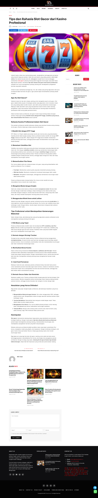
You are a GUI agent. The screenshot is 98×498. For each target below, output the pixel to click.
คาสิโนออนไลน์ (71, 468)
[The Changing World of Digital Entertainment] (53, 374)
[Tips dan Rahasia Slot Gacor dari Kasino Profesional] (49, 52)
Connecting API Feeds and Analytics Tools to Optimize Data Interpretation (80, 105)
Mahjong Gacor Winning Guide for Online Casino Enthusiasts (81, 112)
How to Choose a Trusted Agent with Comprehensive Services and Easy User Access (34, 401)
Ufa (82, 471)
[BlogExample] (49, 3)
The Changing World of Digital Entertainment (51, 381)
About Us (21, 489)
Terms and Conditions (58, 489)
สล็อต (66, 468)
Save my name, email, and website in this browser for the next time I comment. (29, 433)
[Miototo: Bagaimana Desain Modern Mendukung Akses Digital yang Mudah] (35, 374)
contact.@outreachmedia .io (76, 459)
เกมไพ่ (76, 475)
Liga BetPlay (74, 471)
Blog (10, 15)
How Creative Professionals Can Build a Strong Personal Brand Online (53, 391)
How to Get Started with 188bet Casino (81, 140)
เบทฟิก (81, 474)
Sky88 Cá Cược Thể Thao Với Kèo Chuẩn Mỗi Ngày (81, 126)
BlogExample (48, 493)
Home (32, 8)
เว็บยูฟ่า (77, 474)
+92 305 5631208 (75, 461)
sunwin (70, 474)
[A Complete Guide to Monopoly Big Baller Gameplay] (69, 120)
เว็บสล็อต (74, 469)
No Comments (31, 26)
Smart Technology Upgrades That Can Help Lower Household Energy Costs (17, 391)
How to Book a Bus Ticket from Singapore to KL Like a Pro (81, 133)
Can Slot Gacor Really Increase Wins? (23, 350)
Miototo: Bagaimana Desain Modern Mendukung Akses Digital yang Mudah (34, 382)
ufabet (66, 474)
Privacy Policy (38, 489)
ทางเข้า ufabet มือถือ (82, 472)
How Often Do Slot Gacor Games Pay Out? (48, 350)
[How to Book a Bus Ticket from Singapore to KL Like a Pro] (69, 134)
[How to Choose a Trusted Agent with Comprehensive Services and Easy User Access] (35, 392)
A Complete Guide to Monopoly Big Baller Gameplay (81, 119)
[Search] (88, 8)
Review (44, 8)
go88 (74, 474)
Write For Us (69, 489)
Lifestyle (64, 8)
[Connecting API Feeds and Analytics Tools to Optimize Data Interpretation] (69, 105)
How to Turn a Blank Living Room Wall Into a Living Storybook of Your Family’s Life (81, 89)
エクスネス (67, 471)
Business (50, 8)
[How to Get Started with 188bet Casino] (69, 141)
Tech (38, 8)
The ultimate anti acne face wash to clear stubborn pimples (80, 97)
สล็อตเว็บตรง (81, 468)
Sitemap (76, 489)
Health (57, 8)
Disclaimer (47, 489)
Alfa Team (15, 26)
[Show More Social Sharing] (39, 30)
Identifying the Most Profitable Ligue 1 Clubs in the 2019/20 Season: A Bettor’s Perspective (17, 373)
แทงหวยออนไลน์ (80, 469)
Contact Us (29, 489)
